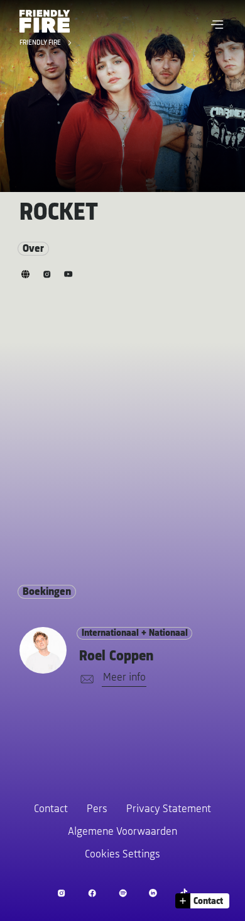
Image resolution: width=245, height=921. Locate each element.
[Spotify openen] (123, 893)
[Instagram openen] (61, 893)
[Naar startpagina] (44, 21)
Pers (97, 809)
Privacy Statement (168, 809)
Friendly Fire (41, 43)
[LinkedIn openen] (153, 893)
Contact (51, 809)
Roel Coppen (116, 656)
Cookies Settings (122, 855)
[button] (217, 24)
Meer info (124, 678)
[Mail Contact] (84, 679)
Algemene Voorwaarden (122, 832)
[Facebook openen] (92, 893)
